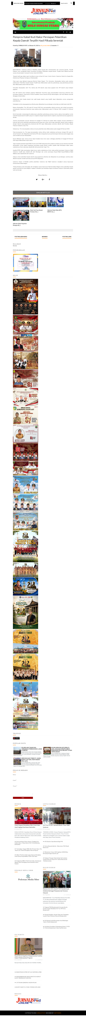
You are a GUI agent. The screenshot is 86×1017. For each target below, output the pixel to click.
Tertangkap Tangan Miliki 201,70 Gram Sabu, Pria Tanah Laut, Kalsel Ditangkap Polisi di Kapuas (28, 849)
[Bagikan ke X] (37, 179)
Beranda (45, 236)
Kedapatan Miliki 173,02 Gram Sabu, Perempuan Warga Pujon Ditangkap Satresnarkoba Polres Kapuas (28, 862)
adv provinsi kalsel (45, 45)
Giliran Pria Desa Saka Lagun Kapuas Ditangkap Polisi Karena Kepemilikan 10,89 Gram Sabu (28, 855)
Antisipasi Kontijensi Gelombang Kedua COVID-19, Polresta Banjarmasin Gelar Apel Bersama (56, 927)
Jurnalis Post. (41, 1013)
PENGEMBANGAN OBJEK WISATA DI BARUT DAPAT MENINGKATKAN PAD (28, 977)
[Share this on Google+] (43, 179)
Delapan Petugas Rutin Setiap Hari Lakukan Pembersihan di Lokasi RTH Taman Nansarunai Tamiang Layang (55, 859)
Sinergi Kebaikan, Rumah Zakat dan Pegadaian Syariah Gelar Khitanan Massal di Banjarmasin (56, 915)
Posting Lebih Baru (21, 236)
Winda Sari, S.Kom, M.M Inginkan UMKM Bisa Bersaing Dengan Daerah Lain (55, 852)
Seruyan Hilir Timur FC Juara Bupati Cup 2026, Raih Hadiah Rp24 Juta (31, 760)
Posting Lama (66, 236)
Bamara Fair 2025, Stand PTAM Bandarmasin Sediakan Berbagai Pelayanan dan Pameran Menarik (56, 891)
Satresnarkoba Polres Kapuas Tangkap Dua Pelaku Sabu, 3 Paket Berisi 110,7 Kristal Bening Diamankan (27, 843)
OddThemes (57, 1013)
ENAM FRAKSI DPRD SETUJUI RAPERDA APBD (29, 972)
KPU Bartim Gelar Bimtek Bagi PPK (54, 841)
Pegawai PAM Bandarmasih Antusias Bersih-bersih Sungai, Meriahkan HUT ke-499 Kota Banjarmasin (55, 908)
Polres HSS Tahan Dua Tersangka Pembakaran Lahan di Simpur (31, 749)
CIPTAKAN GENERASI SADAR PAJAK (26, 982)
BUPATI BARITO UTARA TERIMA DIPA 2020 (28, 987)
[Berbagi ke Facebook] (49, 179)
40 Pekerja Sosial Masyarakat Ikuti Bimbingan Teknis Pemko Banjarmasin (55, 921)
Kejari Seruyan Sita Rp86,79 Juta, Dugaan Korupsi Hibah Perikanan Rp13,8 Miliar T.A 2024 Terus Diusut (61, 749)
